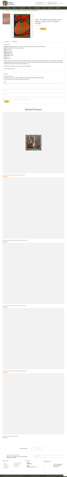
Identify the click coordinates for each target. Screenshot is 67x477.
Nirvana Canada (61, 475)
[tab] (6, 41)
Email (5, 94)
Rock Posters (37, 7)
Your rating (6, 80)
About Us (15, 7)
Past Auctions (16, 464)
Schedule (58, 7)
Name (5, 90)
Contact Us (50, 7)
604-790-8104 (29, 463)
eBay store (54, 3)
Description (7, 41)
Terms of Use (32, 475)
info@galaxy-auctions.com (32, 466)
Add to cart (43, 28)
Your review (6, 84)
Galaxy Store (22, 7)
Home (8, 7)
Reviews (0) (15, 41)
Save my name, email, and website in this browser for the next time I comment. (17, 99)
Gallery (29, 7)
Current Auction (40, 3)
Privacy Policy (16, 466)
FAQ (44, 7)
